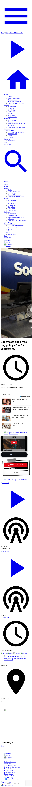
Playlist (10, 96)
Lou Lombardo (12, 117)
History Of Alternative (14, 101)
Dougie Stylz (11, 113)
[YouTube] (7, 246)
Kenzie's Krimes (12, 122)
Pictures (10, 137)
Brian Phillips (12, 110)
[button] (16, 401)
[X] (7, 242)
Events (10, 135)
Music (6, 94)
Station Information (14, 98)
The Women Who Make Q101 (16, 103)
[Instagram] (8, 244)
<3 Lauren (11, 108)
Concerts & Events (9, 130)
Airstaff (6, 105)
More (2, 746)
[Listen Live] (16, 498)
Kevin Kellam (11, 115)
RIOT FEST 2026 (12, 134)
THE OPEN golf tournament (16, 132)
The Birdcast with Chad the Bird (17, 127)
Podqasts (7, 118)
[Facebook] (7, 241)
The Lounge (7, 129)
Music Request (12, 100)
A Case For (11, 125)
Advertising (7, 144)
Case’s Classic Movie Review (16, 123)
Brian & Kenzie (12, 106)
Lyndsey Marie (12, 111)
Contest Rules (12, 140)
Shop (5, 142)
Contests (7, 139)
